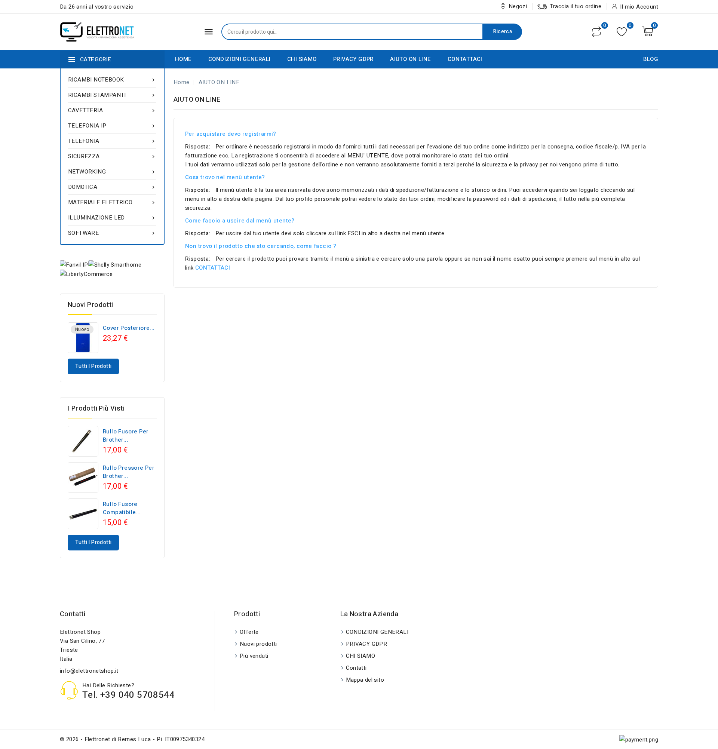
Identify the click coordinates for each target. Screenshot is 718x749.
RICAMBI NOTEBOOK (112, 80)
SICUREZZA (112, 156)
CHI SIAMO (302, 59)
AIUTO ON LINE (410, 59)
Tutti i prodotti (93, 366)
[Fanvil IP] (74, 264)
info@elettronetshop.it (89, 671)
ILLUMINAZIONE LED (112, 218)
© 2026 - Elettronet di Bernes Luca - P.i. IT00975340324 (132, 739)
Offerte (249, 632)
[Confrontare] (596, 32)
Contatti (72, 614)
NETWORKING (112, 172)
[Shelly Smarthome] (114, 264)
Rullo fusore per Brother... (125, 435)
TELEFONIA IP (112, 126)
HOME (183, 59)
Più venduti (254, 656)
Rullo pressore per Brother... (128, 472)
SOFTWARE (112, 233)
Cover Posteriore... (129, 328)
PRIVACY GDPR (353, 59)
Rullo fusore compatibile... (122, 508)
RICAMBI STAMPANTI (112, 95)
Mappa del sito (365, 680)
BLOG (650, 59)
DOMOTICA (112, 187)
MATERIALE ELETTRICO (112, 202)
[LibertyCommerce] (86, 274)
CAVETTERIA (112, 110)
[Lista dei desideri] (622, 32)
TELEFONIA (112, 141)
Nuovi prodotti (258, 644)
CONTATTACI (465, 59)
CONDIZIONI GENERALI (239, 59)
